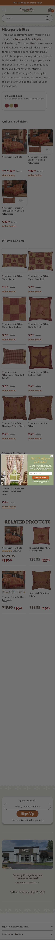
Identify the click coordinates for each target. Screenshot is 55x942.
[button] (40, 477)
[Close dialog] (52, 456)
